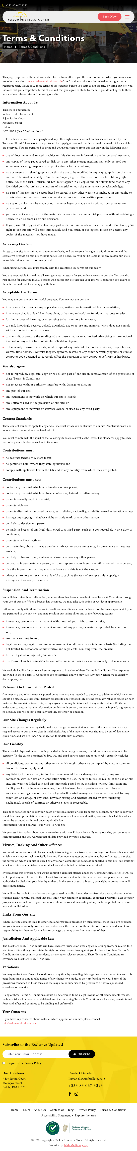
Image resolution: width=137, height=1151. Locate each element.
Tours (26, 1110)
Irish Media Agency (76, 1145)
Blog (71, 1110)
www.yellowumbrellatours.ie (45, 81)
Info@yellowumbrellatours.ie (20, 1023)
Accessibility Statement (56, 1115)
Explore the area (85, 1115)
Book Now (109, 17)
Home (8, 47)
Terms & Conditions (113, 1110)
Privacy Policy (32, 1063)
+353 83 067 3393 (17, 5)
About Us (40, 1110)
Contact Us (57, 1110)
